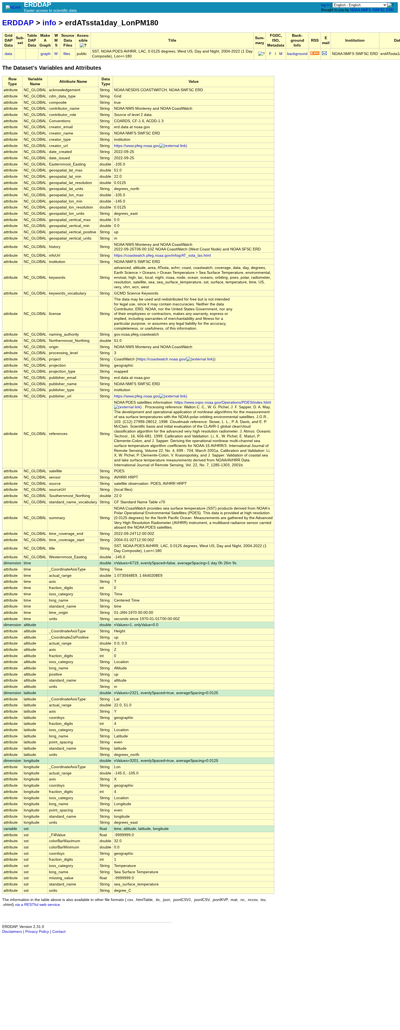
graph (46, 54)
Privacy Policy (37, 932)
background (297, 54)
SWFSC (378, 10)
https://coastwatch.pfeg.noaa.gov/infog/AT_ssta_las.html (162, 255)
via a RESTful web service (37, 905)
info (49, 23)
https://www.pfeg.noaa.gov (136, 146)
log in (325, 5)
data (8, 54)
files (66, 54)
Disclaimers (12, 932)
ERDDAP (18, 23)
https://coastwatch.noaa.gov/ (161, 359)
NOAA (355, 10)
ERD (389, 10)
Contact (59, 932)
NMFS (366, 10)
